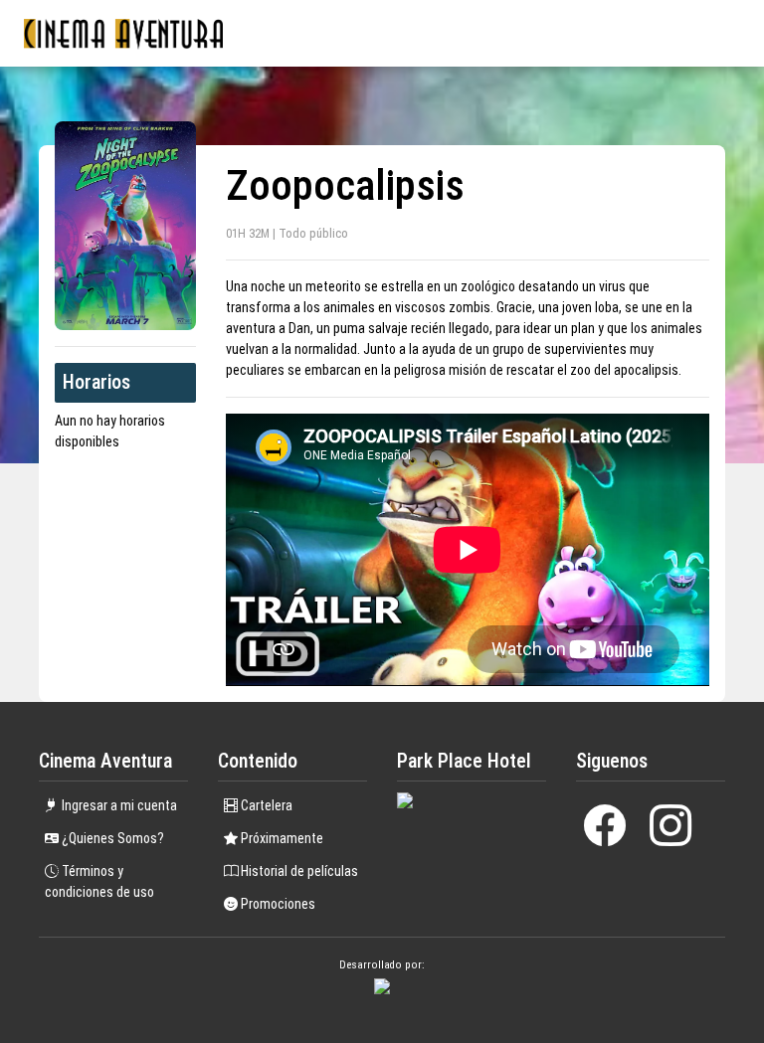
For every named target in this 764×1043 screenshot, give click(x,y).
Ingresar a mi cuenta (118, 805)
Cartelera (265, 805)
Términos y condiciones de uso (99, 881)
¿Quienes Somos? (111, 838)
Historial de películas (298, 871)
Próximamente (280, 838)
